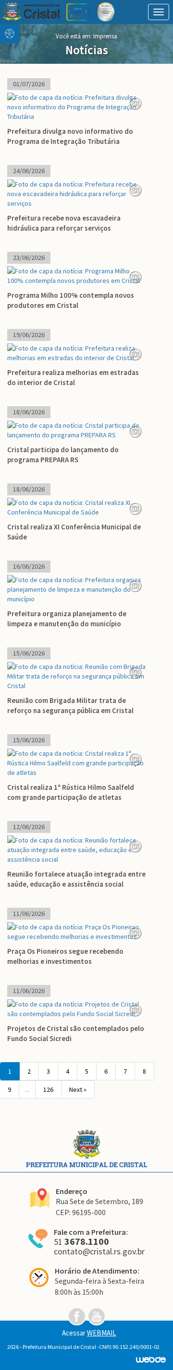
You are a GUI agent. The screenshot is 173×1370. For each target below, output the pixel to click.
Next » (77, 1089)
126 (48, 1089)
